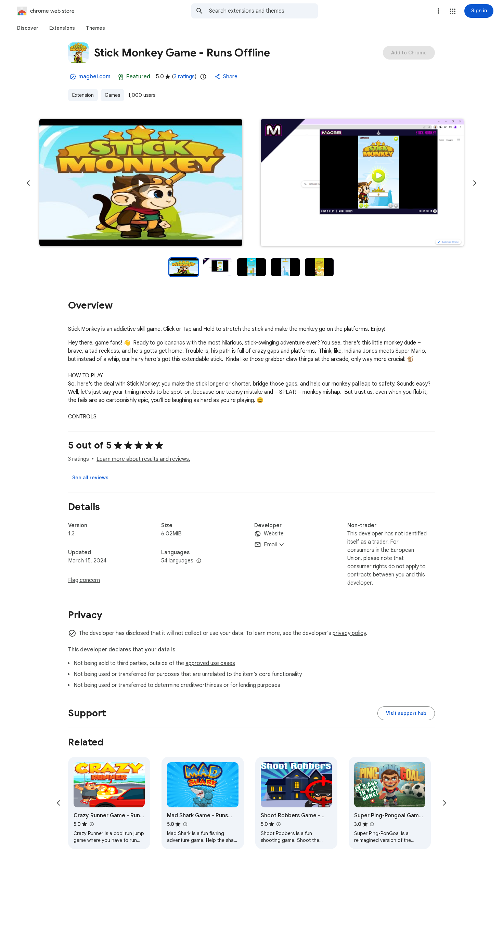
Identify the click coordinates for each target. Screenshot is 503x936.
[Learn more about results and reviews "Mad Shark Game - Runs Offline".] (185, 824)
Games (112, 95)
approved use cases (210, 663)
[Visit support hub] (406, 713)
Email (270, 544)
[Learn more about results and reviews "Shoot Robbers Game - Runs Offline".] (278, 824)
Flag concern (84, 580)
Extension (83, 95)
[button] (453, 11)
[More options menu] (438, 11)
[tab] (28, 28)
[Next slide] (474, 183)
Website (274, 533)
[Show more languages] (199, 561)
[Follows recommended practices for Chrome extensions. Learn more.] (121, 76)
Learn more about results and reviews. (143, 459)
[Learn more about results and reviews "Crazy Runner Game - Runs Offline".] (91, 824)
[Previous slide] (28, 183)
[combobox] (263, 11)
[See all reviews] (90, 477)
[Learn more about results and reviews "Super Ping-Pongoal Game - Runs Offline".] (372, 824)
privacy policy (349, 633)
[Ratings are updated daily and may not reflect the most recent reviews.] (203, 76)
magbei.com (94, 76)
